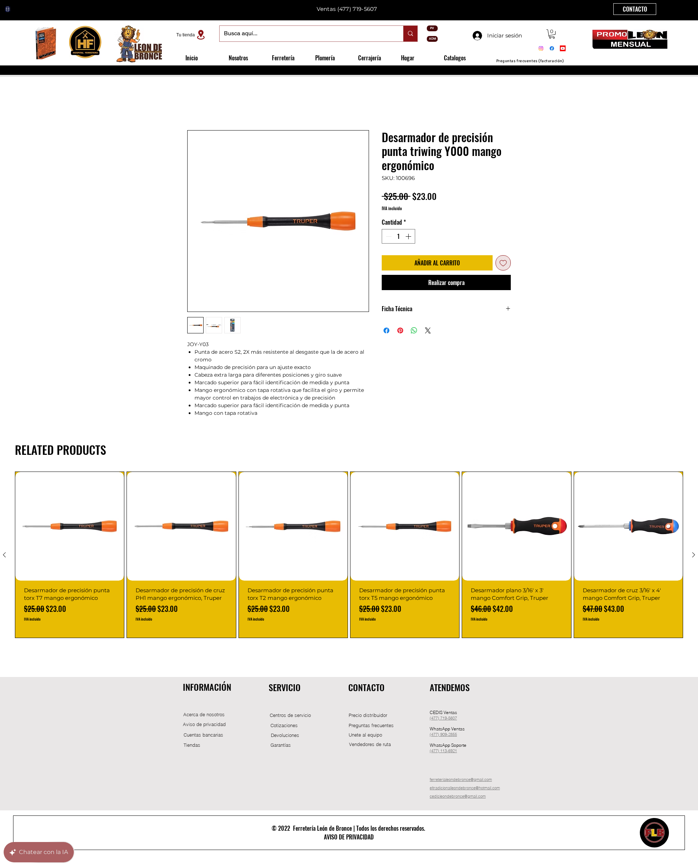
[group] (349, 555)
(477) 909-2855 (443, 735)
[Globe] (7, 9)
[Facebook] (552, 48)
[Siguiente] (693, 555)
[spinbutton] (398, 237)
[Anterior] (4, 555)
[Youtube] (563, 48)
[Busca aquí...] (410, 33)
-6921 (452, 751)
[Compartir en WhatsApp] (414, 331)
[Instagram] (541, 48)
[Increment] (409, 237)
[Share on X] (428, 331)
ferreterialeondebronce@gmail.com (461, 780)
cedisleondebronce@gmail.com (458, 796)
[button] (551, 34)
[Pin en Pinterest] (400, 331)
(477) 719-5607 (357, 8)
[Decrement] (388, 237)
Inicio (195, 104)
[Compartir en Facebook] (386, 331)
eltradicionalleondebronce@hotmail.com (465, 788)
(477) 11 (437, 751)
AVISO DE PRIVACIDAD (349, 837)
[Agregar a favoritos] (503, 263)
